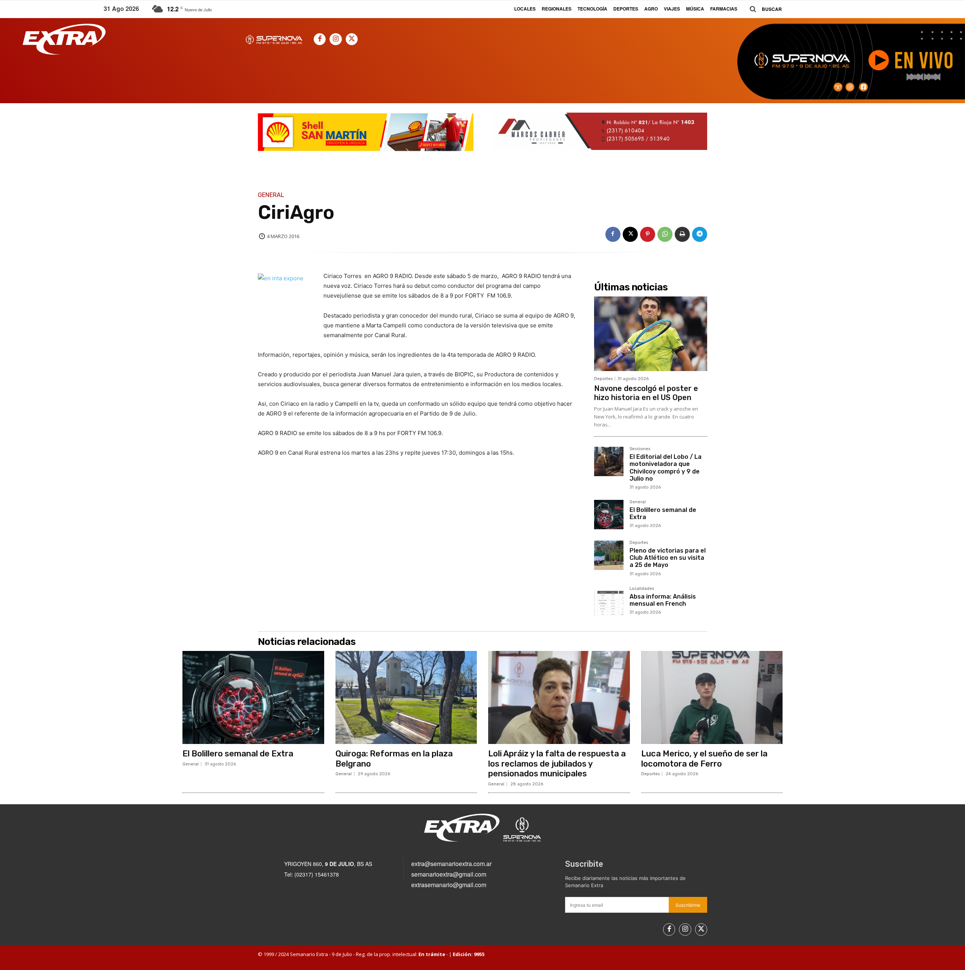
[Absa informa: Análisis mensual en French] (608, 601)
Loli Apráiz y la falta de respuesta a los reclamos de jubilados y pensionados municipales (557, 764)
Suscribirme (688, 905)
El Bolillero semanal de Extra (663, 513)
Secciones (640, 449)
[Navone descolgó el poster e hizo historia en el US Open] (650, 333)
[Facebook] (320, 39)
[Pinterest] (647, 234)
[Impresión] (682, 234)
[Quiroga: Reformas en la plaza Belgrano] (406, 697)
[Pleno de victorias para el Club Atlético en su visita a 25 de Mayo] (608, 555)
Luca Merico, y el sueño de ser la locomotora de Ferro (704, 758)
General (271, 195)
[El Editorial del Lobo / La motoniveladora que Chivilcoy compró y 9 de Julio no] (608, 461)
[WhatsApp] (664, 234)
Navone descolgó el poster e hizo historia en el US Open (646, 393)
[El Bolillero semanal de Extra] (608, 514)
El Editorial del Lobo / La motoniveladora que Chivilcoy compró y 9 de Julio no (666, 467)
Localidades (642, 589)
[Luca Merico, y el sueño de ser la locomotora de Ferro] (712, 697)
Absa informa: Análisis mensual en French (663, 600)
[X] (352, 39)
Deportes (603, 379)
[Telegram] (699, 234)
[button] (763, 9)
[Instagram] (335, 39)
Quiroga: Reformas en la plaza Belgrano (394, 758)
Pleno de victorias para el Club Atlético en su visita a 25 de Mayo (668, 557)
